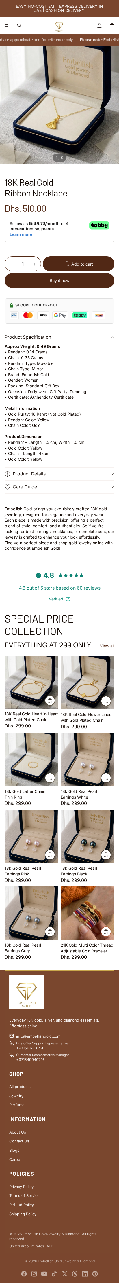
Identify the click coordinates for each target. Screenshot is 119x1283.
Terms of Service (24, 1195)
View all (107, 645)
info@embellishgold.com (38, 1036)
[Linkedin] (84, 1273)
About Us (17, 1132)
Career (15, 1159)
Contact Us (19, 1141)
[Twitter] (64, 1273)
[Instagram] (34, 1273)
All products (20, 1086)
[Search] (19, 25)
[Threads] (74, 1273)
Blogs (14, 1150)
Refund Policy (21, 1204)
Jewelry (16, 1096)
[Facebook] (24, 1273)
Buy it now (59, 280)
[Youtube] (44, 1273)
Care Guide (25, 487)
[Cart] (112, 25)
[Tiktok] (54, 1273)
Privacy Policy (21, 1186)
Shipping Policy (22, 1214)
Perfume (17, 1104)
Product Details (29, 474)
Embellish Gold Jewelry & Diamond (66, 1261)
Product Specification (28, 337)
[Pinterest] (95, 1273)
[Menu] (6, 25)
